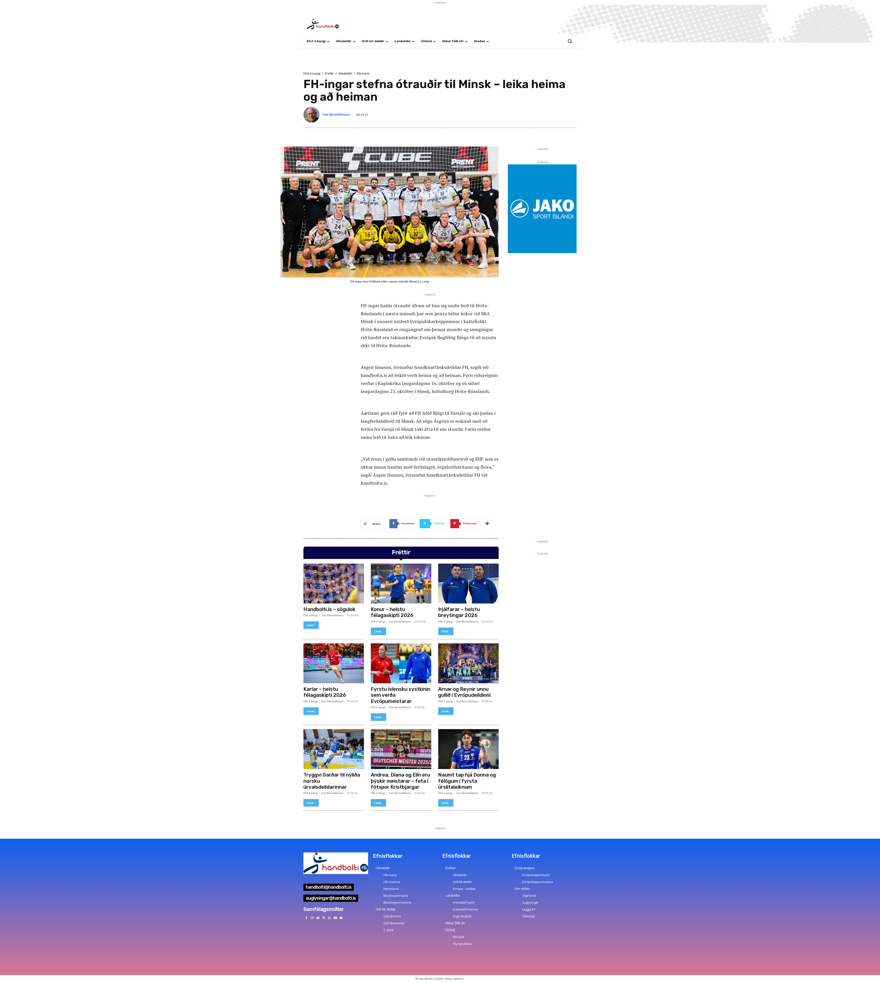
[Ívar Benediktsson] (312, 115)
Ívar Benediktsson (336, 114)
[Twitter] (324, 918)
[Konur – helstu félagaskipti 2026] (401, 583)
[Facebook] (306, 918)
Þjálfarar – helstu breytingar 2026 (459, 612)
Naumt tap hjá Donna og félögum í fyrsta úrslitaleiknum (467, 781)
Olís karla (363, 73)
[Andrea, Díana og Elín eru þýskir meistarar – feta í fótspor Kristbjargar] (401, 749)
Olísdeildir (345, 73)
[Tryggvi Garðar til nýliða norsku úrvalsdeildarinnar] (333, 749)
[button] (570, 41)
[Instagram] (312, 918)
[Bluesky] (341, 918)
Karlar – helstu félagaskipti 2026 (324, 692)
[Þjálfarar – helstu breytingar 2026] (468, 583)
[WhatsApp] (329, 918)
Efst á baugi (311, 73)
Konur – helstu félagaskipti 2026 (392, 612)
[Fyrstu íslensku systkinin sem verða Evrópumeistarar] (401, 663)
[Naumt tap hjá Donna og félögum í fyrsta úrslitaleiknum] (468, 749)
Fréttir (329, 73)
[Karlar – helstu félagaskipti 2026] (333, 663)
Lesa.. (311, 625)
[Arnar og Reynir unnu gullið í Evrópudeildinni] (468, 663)
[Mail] (318, 918)
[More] (487, 523)
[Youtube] (335, 918)
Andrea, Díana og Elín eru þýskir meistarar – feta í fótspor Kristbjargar (400, 781)
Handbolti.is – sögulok (329, 609)
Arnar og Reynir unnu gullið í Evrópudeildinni (464, 692)
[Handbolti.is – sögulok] (333, 583)
